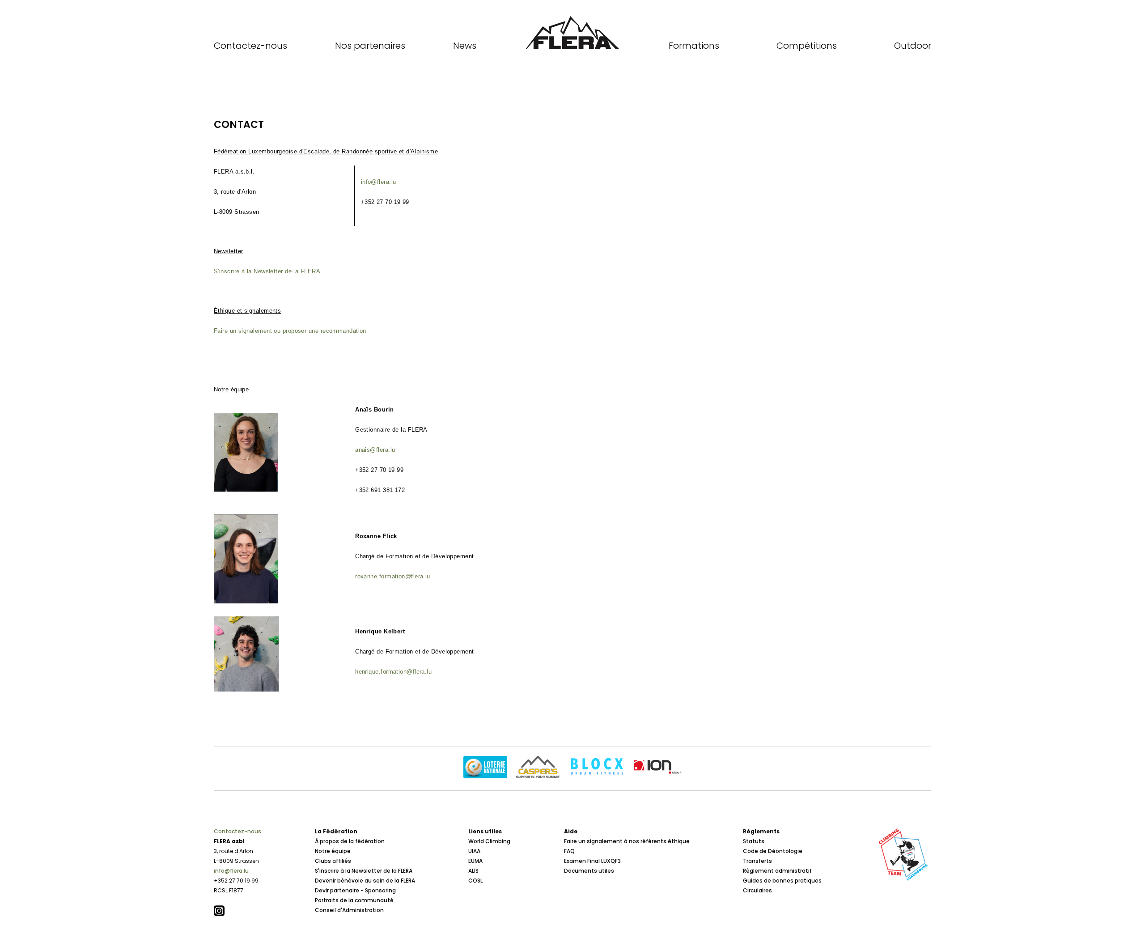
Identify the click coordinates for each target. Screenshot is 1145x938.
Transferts (757, 861)
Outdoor (912, 45)
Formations (694, 45)
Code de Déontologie (772, 851)
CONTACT (239, 125)
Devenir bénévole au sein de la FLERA (365, 880)
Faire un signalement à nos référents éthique (627, 841)
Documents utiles (589, 870)
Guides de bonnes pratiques (782, 880)
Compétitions (806, 45)
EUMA (475, 861)
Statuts (753, 841)
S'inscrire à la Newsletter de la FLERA (267, 271)
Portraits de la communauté (354, 900)
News (464, 45)
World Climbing (489, 841)
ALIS (473, 870)
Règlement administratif (777, 870)
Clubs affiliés (333, 861)
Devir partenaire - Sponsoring (355, 890)
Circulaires (757, 890)
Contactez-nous (250, 45)
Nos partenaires (370, 45)
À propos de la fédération (350, 841)
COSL (475, 880)
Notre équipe (333, 851)
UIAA (474, 851)
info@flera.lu (231, 870)
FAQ (569, 851)
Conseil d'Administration (349, 910)
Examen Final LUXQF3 (592, 861)
